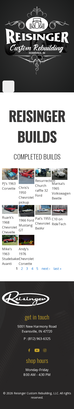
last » (57, 268)
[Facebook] (29, 350)
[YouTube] (37, 350)
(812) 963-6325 (39, 338)
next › (46, 268)
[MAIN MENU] (8, 86)
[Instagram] (45, 350)
